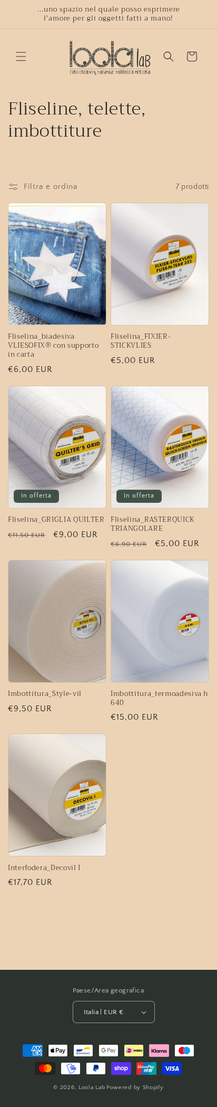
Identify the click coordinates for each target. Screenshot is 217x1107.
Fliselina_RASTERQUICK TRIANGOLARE (153, 524)
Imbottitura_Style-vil (45, 694)
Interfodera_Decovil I (44, 868)
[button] (21, 56)
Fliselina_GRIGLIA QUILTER (56, 520)
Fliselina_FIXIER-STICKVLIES (141, 341)
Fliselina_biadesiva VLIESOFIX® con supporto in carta (53, 345)
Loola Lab (91, 1087)
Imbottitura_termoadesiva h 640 (159, 699)
